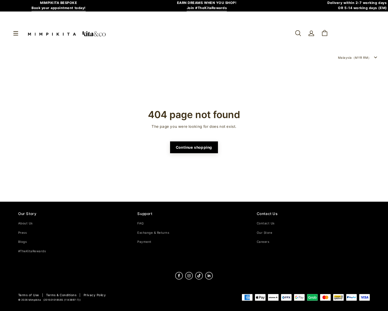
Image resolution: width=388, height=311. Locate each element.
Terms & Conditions (61, 295)
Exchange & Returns (153, 232)
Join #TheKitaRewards (207, 8)
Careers (263, 241)
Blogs (22, 241)
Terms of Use (28, 295)
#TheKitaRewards (32, 251)
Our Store (264, 232)
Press (22, 232)
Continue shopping (194, 147)
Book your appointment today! (59, 8)
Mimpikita (34, 300)
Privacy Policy (95, 295)
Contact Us (266, 223)
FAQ (140, 223)
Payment (144, 241)
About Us (25, 223)
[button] (298, 33)
